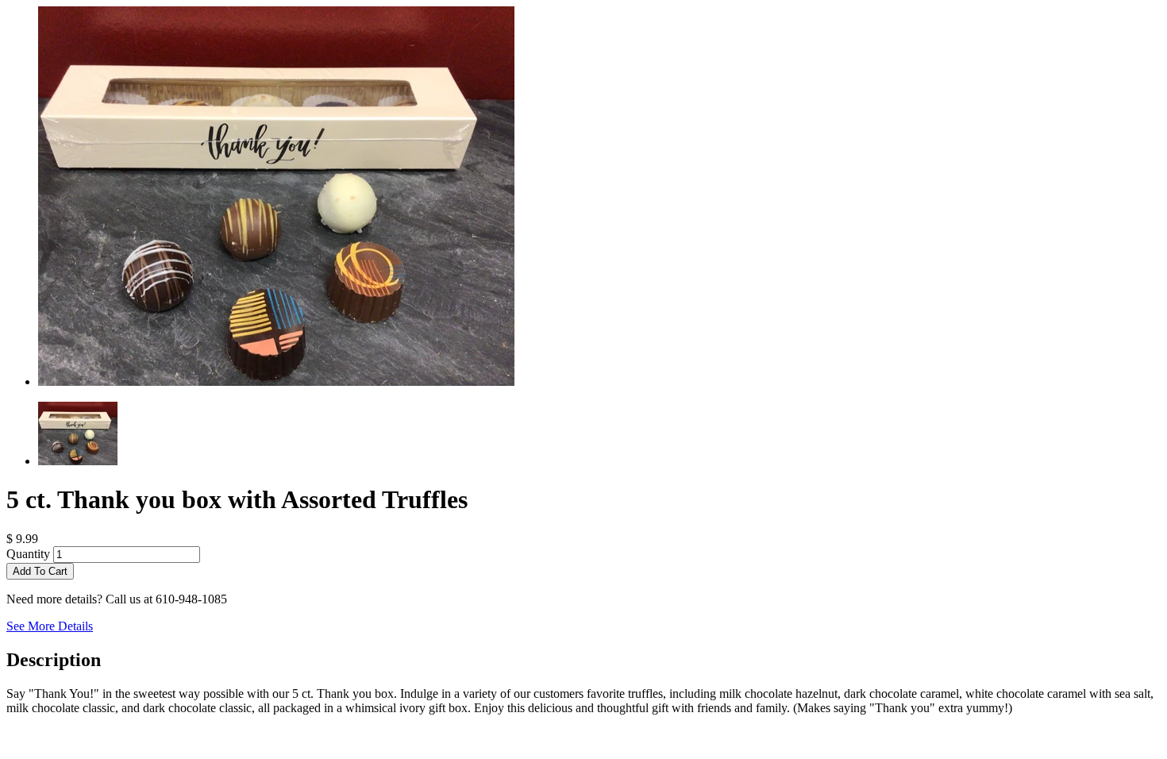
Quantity (28, 554)
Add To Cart (40, 571)
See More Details (49, 626)
